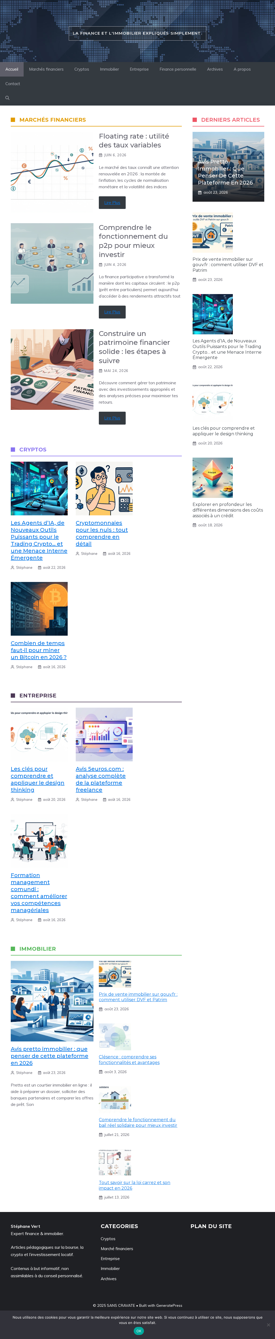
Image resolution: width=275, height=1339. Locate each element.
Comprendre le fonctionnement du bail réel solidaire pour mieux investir (138, 1122)
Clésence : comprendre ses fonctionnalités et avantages (129, 1059)
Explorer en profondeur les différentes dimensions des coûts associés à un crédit (228, 510)
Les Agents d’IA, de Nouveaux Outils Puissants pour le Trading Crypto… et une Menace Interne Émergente (227, 349)
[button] (7, 98)
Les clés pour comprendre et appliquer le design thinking (224, 431)
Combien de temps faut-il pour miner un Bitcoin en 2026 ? (39, 650)
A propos (242, 69)
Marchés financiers (46, 69)
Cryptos (81, 69)
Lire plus (112, 202)
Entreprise (139, 69)
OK (139, 1331)
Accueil (11, 69)
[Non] (268, 1324)
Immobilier (109, 69)
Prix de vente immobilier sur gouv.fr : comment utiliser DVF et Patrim (138, 997)
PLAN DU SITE (211, 1226)
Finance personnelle (178, 69)
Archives (215, 69)
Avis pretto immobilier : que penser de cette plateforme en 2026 (49, 1056)
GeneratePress (169, 1305)
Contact (12, 83)
